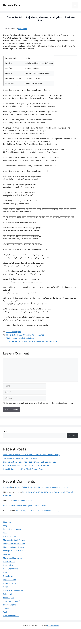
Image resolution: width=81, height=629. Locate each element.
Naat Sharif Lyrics (13, 332)
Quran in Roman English (13, 590)
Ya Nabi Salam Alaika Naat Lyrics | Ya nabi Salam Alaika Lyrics (41, 487)
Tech (5, 612)
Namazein (7, 487)
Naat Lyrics (8, 565)
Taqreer (6, 608)
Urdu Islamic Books (11, 616)
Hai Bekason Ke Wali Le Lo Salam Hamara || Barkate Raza (27, 465)
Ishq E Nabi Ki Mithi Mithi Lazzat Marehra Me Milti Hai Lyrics (31, 341)
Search (6, 431)
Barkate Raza (11, 5)
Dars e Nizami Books (12, 529)
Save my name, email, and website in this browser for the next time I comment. (39, 403)
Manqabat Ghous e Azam (14, 544)
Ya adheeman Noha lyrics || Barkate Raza (28, 506)
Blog (5, 526)
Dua (5, 533)
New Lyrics (7, 572)
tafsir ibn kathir (9, 605)
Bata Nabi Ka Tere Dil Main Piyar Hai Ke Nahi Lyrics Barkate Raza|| (31, 455)
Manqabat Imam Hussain (13, 547)
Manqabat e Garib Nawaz (14, 540)
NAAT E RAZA (9, 562)
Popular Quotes (9, 580)
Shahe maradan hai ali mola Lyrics (20, 338)
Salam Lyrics (8, 598)
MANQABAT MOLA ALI (13, 551)
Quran (5, 587)
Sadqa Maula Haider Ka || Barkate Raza (20, 458)
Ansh (5, 506)
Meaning (6, 554)
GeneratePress (53, 626)
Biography (7, 522)
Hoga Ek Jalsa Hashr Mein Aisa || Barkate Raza (23, 469)
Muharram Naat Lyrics (12, 558)
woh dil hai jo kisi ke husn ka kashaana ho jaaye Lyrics (39, 510)
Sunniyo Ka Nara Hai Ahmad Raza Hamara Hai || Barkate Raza (29, 462)
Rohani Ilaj (7, 594)
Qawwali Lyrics (9, 583)
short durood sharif (11, 601)
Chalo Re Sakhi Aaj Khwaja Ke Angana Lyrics (25, 335)
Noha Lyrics (8, 576)
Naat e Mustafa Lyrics (22, 500)
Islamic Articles (9, 536)
